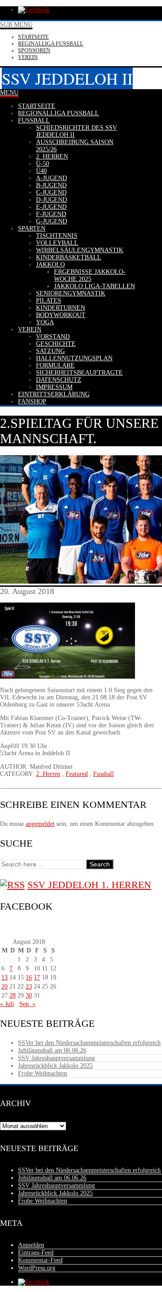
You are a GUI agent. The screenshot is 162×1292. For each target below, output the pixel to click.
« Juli (7, 1004)
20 (4, 986)
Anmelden (31, 1245)
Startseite (33, 37)
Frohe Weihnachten (42, 1073)
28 (12, 995)
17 (37, 977)
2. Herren (48, 774)
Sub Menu (16, 24)
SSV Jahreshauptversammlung (56, 1058)
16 (29, 977)
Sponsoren (34, 50)
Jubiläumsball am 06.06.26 (52, 1050)
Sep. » (27, 1004)
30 (29, 995)
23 (29, 986)
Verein (28, 57)
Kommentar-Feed (40, 1260)
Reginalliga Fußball (50, 44)
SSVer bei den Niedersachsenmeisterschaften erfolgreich (89, 1042)
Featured (77, 774)
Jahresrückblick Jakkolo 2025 (55, 1065)
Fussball (103, 774)
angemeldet (40, 824)
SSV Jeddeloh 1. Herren (89, 884)
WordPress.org (36, 1268)
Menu (9, 92)
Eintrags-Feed (36, 1252)
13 (4, 977)
